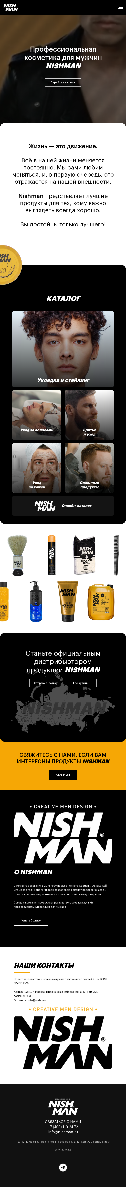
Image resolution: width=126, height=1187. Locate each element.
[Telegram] (63, 1167)
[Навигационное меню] (120, 7)
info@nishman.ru (63, 1132)
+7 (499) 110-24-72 (63, 1127)
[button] (45, 683)
